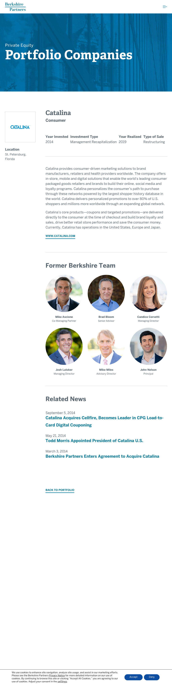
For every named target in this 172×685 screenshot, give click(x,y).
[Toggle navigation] (165, 7)
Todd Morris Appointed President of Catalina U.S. (94, 441)
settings (62, 682)
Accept (134, 677)
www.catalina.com (60, 236)
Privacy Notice (57, 676)
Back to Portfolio (60, 490)
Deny (152, 677)
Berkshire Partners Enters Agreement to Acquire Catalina (102, 457)
